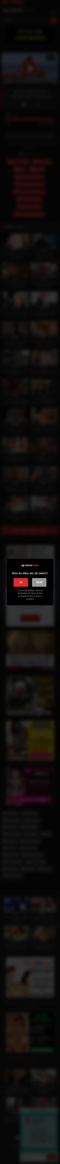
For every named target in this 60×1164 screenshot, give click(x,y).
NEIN (39, 582)
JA (21, 582)
